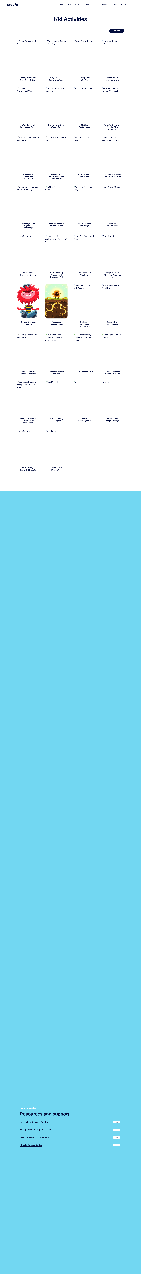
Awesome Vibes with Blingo (84, 224)
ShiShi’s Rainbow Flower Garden (56, 224)
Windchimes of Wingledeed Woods (28, 126)
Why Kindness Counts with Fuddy (56, 79)
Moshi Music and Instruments (113, 79)
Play (69, 5)
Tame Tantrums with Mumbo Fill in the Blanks (112, 127)
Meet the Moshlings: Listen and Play (35, 1137)
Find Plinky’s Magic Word (56, 469)
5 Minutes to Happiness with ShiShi (28, 176)
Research (106, 5)
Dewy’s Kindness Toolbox (28, 323)
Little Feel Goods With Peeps (84, 274)
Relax (77, 5)
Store (61, 5)
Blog (115, 5)
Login (123, 5)
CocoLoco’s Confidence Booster (28, 274)
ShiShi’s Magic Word (84, 371)
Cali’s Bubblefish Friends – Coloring (112, 372)
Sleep (95, 5)
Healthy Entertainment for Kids (34, 1122)
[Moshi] (12, 5)
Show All (116, 31)
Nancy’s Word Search (112, 224)
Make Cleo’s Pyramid (84, 419)
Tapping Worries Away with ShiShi (28, 372)
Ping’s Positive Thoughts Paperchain (112, 275)
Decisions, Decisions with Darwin (85, 324)
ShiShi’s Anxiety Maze (84, 126)
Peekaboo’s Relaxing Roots (56, 323)
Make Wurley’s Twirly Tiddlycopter (28, 469)
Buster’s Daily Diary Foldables (112, 323)
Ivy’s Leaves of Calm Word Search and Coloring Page (56, 176)
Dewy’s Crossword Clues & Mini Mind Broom (28, 420)
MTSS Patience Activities (31, 1145)
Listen (86, 5)
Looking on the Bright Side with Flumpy (28, 225)
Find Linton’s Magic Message (112, 419)
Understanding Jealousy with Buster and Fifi (56, 275)
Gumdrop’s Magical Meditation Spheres (113, 175)
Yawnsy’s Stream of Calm (56, 372)
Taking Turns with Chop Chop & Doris (28, 79)
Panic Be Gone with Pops (84, 175)
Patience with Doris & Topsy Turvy (56, 126)
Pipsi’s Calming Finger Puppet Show (56, 419)
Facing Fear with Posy (85, 79)
